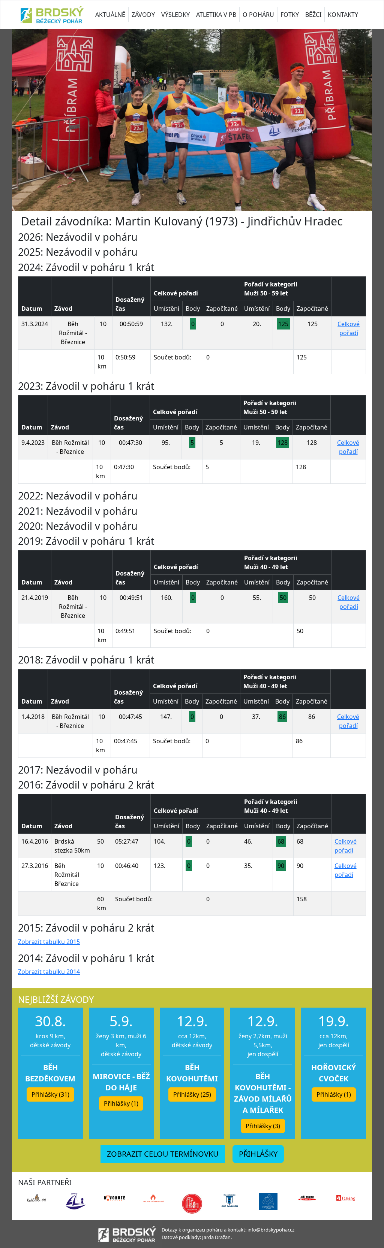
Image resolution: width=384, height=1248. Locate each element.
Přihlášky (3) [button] (263, 1126)
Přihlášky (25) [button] (192, 1094)
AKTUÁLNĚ (110, 14)
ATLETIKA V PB (216, 14)
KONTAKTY (343, 14)
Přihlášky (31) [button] (50, 1094)
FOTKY (289, 14)
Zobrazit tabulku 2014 (49, 972)
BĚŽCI (313, 14)
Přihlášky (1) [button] (121, 1103)
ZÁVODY (143, 14)
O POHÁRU (258, 14)
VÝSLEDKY (175, 14)
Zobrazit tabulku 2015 (49, 942)
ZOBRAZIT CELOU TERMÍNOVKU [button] (163, 1154)
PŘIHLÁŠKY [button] (258, 1154)
